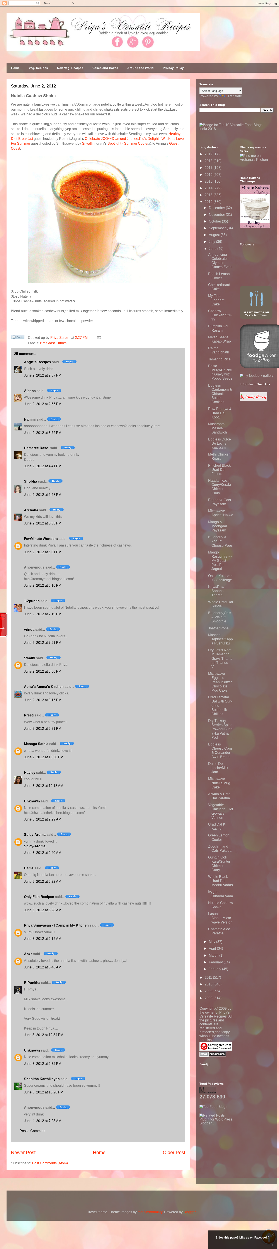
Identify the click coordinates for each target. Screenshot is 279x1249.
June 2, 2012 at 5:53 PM (42, 523)
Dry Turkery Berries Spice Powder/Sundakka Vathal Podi (220, 729)
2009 (209, 991)
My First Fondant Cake (216, 300)
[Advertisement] (232, 1152)
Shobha (30, 481)
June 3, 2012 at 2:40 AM (42, 853)
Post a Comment (32, 1131)
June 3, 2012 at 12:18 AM (43, 786)
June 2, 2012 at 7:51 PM (42, 642)
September (218, 228)
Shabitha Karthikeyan (42, 1079)
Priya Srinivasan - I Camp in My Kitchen (56, 925)
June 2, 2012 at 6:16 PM (42, 585)
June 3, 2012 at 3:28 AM (42, 910)
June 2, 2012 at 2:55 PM (42, 404)
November (217, 214)
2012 (209, 202)
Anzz (28, 954)
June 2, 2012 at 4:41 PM (42, 466)
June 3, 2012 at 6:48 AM (42, 967)
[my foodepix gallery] (257, 375)
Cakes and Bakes (105, 68)
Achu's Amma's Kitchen (44, 687)
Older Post (174, 1152)
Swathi (29, 658)
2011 (209, 977)
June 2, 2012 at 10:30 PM (43, 757)
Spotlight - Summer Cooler (127, 143)
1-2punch (32, 601)
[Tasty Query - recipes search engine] (253, 400)
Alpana (30, 391)
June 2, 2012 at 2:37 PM (42, 375)
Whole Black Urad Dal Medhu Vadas (220, 881)
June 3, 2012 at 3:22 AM (42, 881)
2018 (209, 161)
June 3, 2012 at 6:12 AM (42, 939)
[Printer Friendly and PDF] (17, 338)
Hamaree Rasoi (36, 448)
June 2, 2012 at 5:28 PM (42, 495)
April (213, 948)
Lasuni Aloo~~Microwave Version (220, 918)
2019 (209, 154)
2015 (209, 181)
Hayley (29, 772)
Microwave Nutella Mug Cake (219, 783)
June (213, 248)
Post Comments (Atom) (50, 1163)
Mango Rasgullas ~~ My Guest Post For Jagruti (220, 560)
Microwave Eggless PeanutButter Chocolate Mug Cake (220, 682)
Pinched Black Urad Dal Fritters (219, 470)
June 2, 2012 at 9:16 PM (42, 700)
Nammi (30, 419)
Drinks (61, 343)
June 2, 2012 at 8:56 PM (42, 671)
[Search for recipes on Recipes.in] (213, 1107)
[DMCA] (212, 1055)
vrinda (29, 629)
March (214, 955)
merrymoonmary (150, 1212)
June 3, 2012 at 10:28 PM (43, 1092)
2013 (209, 195)
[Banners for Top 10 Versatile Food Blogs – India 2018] (236, 129)
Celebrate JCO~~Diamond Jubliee (111, 138)
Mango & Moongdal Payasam (217, 526)
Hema (29, 868)
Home (15, 68)
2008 (209, 998)
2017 (209, 168)
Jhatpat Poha (218, 628)
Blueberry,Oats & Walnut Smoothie (219, 617)
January (215, 969)
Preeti (29, 715)
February (216, 962)
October (215, 221)
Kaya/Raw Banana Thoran (216, 591)
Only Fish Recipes (39, 897)
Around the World (140, 68)
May (212, 942)
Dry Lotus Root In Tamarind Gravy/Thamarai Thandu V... (220, 658)
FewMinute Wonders (41, 539)
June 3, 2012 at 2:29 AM (42, 819)
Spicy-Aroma (35, 834)
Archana (31, 510)
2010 (209, 984)
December (217, 208)
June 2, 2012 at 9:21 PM (42, 728)
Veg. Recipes (38, 68)
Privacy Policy (173, 68)
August (215, 235)
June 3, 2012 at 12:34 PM (43, 1035)
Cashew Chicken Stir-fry (219, 315)
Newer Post (23, 1152)
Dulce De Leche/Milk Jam (218, 768)
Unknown (32, 801)
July (212, 241)
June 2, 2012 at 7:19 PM (42, 614)
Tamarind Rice (219, 359)
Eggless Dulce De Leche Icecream (219, 443)
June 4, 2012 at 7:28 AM (42, 1121)
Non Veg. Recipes (70, 68)
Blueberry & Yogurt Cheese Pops (220, 541)
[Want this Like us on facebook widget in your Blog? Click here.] (273, 1245)
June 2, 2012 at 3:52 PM (42, 433)
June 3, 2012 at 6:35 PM (42, 1064)
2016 (209, 174)
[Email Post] (98, 337)
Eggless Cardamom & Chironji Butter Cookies (220, 394)
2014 (209, 188)
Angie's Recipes (37, 362)
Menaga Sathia (36, 744)
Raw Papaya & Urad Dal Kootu (219, 413)
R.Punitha (32, 983)
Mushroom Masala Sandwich (217, 428)
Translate (235, 96)
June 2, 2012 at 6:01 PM (42, 552)
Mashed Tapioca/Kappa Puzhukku (220, 639)
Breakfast (47, 343)
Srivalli (87, 143)
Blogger (190, 1212)
